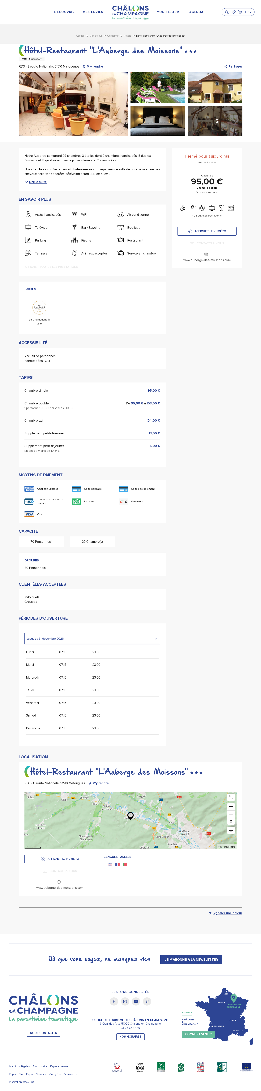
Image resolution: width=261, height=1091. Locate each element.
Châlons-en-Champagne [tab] (190, 1022)
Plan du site (40, 1066)
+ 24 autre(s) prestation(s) (207, 215)
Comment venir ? (198, 1034)
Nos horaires (130, 1037)
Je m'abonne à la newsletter (191, 959)
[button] (228, 10)
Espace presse (59, 1066)
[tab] (88, 638)
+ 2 (215, 121)
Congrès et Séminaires (63, 1074)
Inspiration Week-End (21, 1082)
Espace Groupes (36, 1074)
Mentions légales (19, 1066)
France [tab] (187, 1012)
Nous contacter (43, 1033)
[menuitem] (64, 12)
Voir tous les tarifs (207, 192)
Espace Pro (16, 1074)
